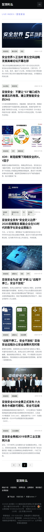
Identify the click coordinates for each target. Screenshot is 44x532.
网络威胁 (14, 396)
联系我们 (39, 487)
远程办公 (14, 274)
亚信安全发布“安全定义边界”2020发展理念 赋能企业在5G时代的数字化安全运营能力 (20, 223)
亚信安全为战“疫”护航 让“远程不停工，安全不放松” (21, 281)
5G (24, 212)
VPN (28, 274)
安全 (22, 51)
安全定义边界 (15, 213)
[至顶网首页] (7, 4)
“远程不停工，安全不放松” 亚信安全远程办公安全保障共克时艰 (21, 342)
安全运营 (30, 213)
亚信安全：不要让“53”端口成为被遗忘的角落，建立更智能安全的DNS (21, 95)
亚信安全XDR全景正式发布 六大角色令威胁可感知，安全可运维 (21, 403)
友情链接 (5, 490)
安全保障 (23, 335)
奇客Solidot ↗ (31, 497)
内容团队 (13, 487)
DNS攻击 (5, 86)
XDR (13, 151)
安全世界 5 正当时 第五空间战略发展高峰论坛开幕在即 (21, 59)
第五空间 (14, 51)
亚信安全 (5, 51)
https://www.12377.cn (26, 520)
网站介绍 (5, 487)
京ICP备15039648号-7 (12, 506)
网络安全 (20, 151)
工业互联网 (15, 431)
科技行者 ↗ (20, 497)
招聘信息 (22, 487)
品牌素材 (30, 487)
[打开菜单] (39, 4)
